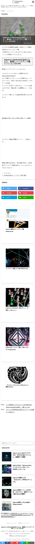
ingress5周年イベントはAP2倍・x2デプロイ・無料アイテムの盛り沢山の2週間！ (22, 492)
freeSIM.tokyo (21, 535)
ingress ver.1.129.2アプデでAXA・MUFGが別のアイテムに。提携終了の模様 (22, 455)
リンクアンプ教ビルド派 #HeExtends (17, 268)
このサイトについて (11, 523)
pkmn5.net (14, 535)
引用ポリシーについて (23, 523)
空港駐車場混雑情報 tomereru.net (20, 515)
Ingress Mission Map (8, 76)
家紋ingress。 (10, 387)
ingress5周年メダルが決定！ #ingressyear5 (22, 503)
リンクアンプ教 (18, 175)
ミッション (7, 173)
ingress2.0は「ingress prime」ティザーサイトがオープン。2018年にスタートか (23, 467)
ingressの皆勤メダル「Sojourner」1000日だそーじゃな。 (22, 479)
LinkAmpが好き (8, 175)
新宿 (25, 175)
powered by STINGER (20, 540)
